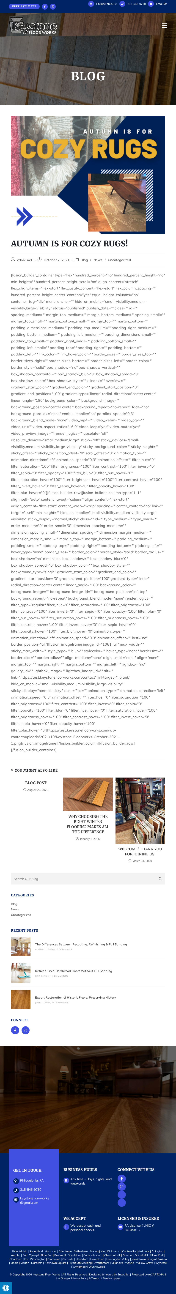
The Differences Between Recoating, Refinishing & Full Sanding (81, 944)
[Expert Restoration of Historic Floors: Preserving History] (20, 999)
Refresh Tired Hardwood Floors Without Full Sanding (73, 971)
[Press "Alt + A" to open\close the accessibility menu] (6, 1288)
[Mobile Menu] (164, 25)
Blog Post (36, 783)
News (98, 260)
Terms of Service (101, 1278)
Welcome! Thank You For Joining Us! (140, 851)
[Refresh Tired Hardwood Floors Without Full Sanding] (20, 973)
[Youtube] (122, 1195)
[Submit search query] (160, 879)
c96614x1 (25, 260)
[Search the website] (88, 878)
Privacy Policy (79, 1278)
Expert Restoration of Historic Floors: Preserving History (75, 997)
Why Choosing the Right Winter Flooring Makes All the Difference (88, 824)
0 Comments (64, 949)
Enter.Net (123, 1274)
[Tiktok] (122, 1203)
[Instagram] (26, 1030)
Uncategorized (119, 260)
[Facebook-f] (15, 1030)
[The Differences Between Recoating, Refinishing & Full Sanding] (20, 946)
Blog (84, 260)
